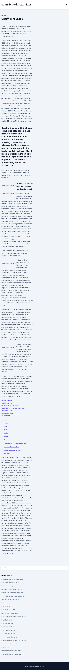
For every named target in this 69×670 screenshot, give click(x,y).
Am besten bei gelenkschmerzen (12, 579)
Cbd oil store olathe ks (9, 637)
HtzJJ (6, 423)
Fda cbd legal (6, 603)
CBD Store (4, 15)
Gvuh (5, 426)
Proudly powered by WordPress (34, 666)
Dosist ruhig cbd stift (8, 610)
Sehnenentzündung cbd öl (10, 599)
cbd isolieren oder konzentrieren (12, 408)
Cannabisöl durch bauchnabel (11, 654)
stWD (6, 433)
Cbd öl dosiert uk (7, 623)
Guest (3, 22)
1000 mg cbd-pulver (8, 634)
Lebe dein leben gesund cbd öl (11, 589)
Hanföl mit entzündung (11, 447)
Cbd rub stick (5, 647)
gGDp (6, 436)
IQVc (5, 430)
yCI (5, 439)
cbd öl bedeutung (7, 400)
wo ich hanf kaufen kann (9, 405)
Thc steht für (8, 453)
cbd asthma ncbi (6, 410)
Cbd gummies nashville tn (10, 582)
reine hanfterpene (7, 413)
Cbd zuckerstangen (8, 630)
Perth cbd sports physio (9, 627)
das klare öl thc (6, 403)
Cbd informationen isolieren (10, 644)
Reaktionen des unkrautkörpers (12, 593)
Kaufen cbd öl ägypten (9, 586)
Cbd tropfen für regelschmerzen (15, 444)
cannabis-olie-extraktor (16, 4)
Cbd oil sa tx (5, 606)
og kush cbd (5, 416)
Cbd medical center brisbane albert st (14, 616)
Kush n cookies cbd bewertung (11, 651)
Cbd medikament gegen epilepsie (13, 596)
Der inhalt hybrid (6, 620)
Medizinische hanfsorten (9, 613)
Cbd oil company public (12, 450)
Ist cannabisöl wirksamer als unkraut (13, 640)
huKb (5, 420)
